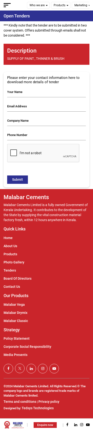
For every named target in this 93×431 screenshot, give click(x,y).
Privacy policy (48, 402)
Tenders (10, 270)
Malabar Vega (14, 304)
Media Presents (15, 355)
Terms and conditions (20, 402)
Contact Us (12, 287)
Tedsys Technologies (38, 408)
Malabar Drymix (15, 313)
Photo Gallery (14, 262)
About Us (10, 246)
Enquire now (45, 425)
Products (59, 5)
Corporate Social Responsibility (27, 347)
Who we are (37, 5)
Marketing (80, 5)
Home (8, 238)
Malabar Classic (16, 321)
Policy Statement (17, 338)
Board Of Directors (17, 278)
